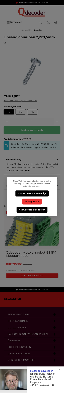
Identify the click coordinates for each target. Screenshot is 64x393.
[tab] (32, 165)
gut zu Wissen (17, 327)
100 (32, 111)
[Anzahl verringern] (6, 121)
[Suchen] (40, 22)
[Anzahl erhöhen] (57, 121)
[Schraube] (32, 71)
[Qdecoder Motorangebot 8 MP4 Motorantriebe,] (32, 230)
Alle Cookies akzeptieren (32, 209)
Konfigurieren (32, 201)
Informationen (18, 321)
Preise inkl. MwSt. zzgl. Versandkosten (20, 100)
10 (9, 111)
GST (6, 42)
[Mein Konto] (48, 22)
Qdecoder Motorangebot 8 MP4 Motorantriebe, (31, 254)
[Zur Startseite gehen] (32, 12)
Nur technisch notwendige (32, 193)
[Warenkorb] (56, 22)
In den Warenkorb (32, 130)
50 (20, 111)
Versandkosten (28, 270)
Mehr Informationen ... (32, 186)
